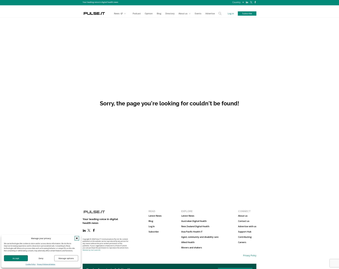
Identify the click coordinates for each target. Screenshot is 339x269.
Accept (16, 258)
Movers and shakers (191, 247)
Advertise (210, 13)
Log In (152, 226)
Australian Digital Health (194, 221)
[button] (76, 238)
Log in (231, 13)
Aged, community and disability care (199, 237)
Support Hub (244, 231)
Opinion (149, 13)
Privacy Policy (249, 255)
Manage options (66, 258)
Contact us (243, 221)
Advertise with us (247, 226)
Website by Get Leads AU (91, 250)
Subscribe (154, 231)
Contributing (244, 237)
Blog (159, 13)
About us (183, 13)
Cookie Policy (31, 264)
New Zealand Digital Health (195, 226)
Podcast (137, 13)
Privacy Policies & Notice (46, 264)
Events (198, 13)
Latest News (155, 215)
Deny (41, 258)
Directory (170, 13)
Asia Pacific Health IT (192, 231)
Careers (242, 242)
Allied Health (188, 242)
